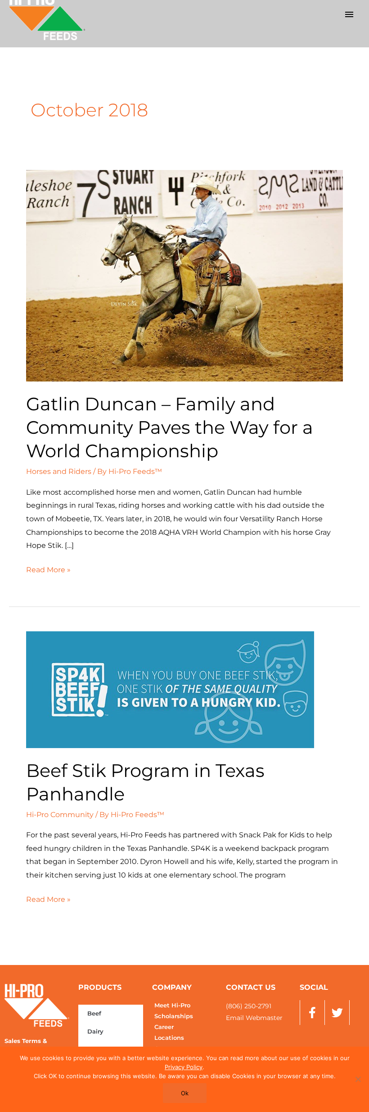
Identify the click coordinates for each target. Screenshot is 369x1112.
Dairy (95, 1031)
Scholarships (173, 1016)
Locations (169, 1037)
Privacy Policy (183, 1067)
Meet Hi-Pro (172, 1005)
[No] (357, 1079)
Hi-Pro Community (60, 814)
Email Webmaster (254, 1018)
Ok (185, 1093)
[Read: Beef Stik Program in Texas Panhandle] (170, 689)
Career (164, 1027)
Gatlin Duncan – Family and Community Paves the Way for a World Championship (169, 427)
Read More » (48, 568)
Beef (94, 1013)
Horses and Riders (58, 471)
